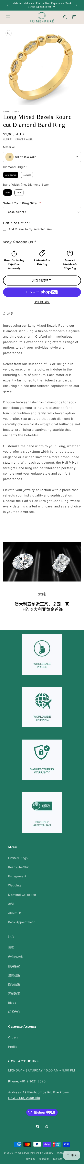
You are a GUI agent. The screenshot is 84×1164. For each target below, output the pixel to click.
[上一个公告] (7, 5)
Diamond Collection (22, 894)
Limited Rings (18, 858)
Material (9, 147)
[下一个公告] (76, 5)
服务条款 (14, 966)
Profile (12, 1046)
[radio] (10, 175)
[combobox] (42, 157)
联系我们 (14, 1011)
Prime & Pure (22, 1152)
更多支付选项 (42, 301)
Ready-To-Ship (19, 867)
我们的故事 (15, 956)
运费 (30, 139)
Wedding (14, 885)
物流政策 (44, 1159)
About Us (14, 913)
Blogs (12, 1002)
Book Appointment (21, 922)
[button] (8, 17)
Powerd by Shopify (41, 1152)
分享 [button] (10, 313)
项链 (11, 904)
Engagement (17, 876)
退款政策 (14, 975)
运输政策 (14, 993)
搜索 (11, 947)
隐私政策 (14, 984)
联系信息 (57, 1159)
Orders (13, 1037)
